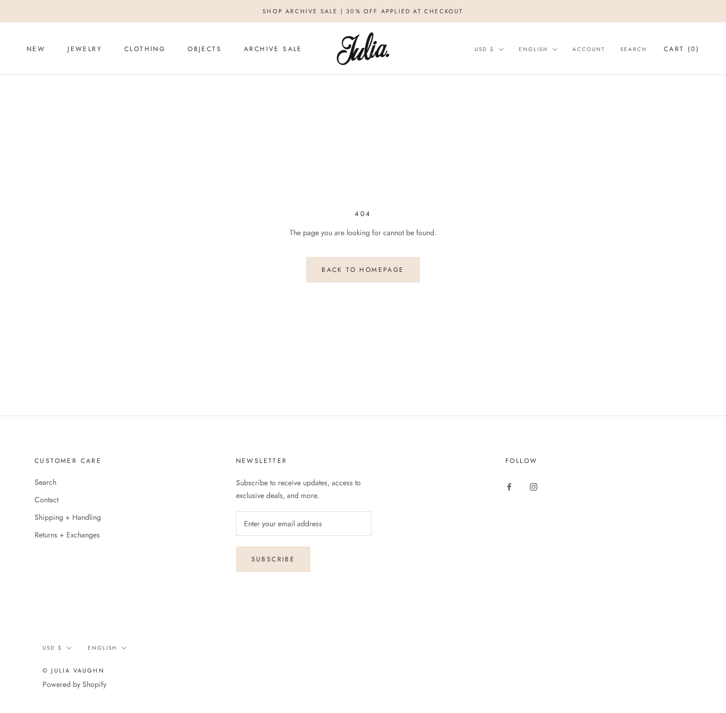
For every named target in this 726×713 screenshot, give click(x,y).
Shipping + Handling (68, 517)
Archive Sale (273, 49)
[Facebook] (509, 486)
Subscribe (273, 559)
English (533, 49)
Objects (205, 49)
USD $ (484, 49)
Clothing (144, 49)
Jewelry (84, 49)
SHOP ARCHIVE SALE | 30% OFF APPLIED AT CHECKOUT (363, 11)
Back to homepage (363, 270)
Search (633, 49)
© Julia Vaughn (74, 670)
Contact (46, 499)
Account (588, 49)
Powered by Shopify (74, 684)
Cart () (681, 49)
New (36, 49)
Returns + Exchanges (67, 534)
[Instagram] (533, 486)
